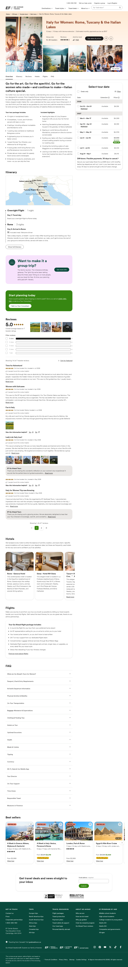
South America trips (36, 920)
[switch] (31, 824)
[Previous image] (27, 838)
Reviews (29, 76)
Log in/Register (112, 3)
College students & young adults (110, 920)
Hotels (37, 76)
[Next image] (32, 838)
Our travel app (57, 926)
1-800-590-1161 (11, 923)
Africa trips (33, 923)
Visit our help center (85, 3)
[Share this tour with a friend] (111, 38)
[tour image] (77, 58)
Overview (9, 76)
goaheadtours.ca (35, 942)
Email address (86, 878)
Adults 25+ (103, 923)
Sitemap (71, 960)
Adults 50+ (103, 926)
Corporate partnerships (14, 920)
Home (8, 14)
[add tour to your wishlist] (106, 38)
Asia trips (32, 926)
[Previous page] (32, 528)
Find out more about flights (18, 654)
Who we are (80, 913)
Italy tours (33, 14)
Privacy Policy (63, 960)
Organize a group (99, 3)
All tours (14, 14)
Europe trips (33, 913)
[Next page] (46, 528)
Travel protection (58, 916)
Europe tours (24, 14)
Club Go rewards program (85, 923)
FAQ (52, 76)
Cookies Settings (81, 960)
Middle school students (107, 913)
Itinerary (19, 76)
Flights (45, 76)
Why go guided (81, 920)
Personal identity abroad (61, 929)
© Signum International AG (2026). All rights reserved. (105, 960)
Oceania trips (34, 929)
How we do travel (82, 916)
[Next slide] (72, 576)
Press (8, 916)
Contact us (10, 913)
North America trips (36, 916)
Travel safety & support (60, 923)
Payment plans (57, 920)
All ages (102, 932)
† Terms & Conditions (50, 960)
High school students (106, 916)
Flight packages (58, 913)
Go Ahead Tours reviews (84, 926)
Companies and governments (109, 929)
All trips (32, 932)
